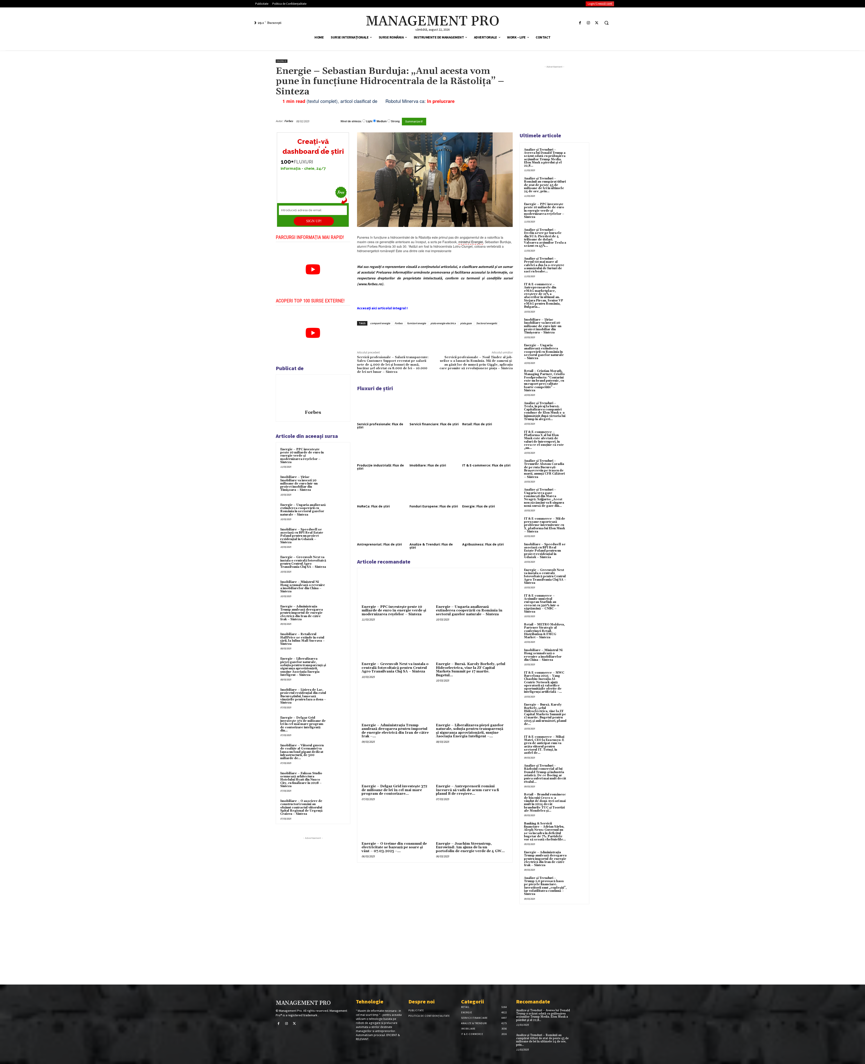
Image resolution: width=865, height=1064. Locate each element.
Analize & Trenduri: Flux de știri (431, 546)
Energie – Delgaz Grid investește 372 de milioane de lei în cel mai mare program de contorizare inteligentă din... (303, 724)
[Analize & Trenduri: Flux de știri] (435, 527)
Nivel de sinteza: (351, 121)
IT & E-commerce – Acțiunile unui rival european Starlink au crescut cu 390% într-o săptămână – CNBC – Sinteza (541, 603)
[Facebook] (580, 23)
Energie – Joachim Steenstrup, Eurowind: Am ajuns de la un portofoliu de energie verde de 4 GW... (470, 847)
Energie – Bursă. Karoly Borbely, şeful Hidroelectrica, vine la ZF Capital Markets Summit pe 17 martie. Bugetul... (470, 669)
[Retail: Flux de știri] (487, 407)
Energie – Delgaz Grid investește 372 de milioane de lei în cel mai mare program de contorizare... (394, 790)
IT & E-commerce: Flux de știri (486, 465)
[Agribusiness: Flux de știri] (487, 527)
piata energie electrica (443, 323)
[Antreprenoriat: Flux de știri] (382, 527)
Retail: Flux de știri (477, 424)
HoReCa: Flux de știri (373, 506)
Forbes (288, 121)
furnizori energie (416, 323)
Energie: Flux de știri (478, 506)
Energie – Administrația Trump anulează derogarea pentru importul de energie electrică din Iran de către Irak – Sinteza (301, 613)
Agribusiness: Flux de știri (483, 544)
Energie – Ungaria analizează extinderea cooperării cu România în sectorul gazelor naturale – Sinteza (303, 509)
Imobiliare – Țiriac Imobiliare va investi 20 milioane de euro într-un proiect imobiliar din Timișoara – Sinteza (299, 483)
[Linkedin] (423, 335)
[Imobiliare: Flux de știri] (435, 448)
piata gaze (466, 323)
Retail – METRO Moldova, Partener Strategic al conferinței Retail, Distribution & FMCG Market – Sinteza (544, 631)
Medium (382, 121)
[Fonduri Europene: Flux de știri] (435, 489)
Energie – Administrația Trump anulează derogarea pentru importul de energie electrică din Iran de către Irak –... (395, 731)
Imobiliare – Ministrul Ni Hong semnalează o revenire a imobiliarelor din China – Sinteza (302, 586)
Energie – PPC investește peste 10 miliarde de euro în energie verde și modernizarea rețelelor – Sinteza (302, 456)
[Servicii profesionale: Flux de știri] (382, 407)
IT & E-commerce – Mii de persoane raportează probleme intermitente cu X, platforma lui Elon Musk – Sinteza (544, 525)
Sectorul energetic (486, 323)
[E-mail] (488, 121)
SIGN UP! (313, 221)
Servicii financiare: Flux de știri (434, 424)
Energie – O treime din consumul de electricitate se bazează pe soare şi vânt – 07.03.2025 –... (394, 847)
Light (369, 121)
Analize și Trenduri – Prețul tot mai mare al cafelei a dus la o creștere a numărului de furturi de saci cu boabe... (544, 265)
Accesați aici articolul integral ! (382, 308)
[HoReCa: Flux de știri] (382, 489)
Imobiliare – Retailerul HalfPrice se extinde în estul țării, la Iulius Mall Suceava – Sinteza (302, 639)
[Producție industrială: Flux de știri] (382, 448)
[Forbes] (312, 392)
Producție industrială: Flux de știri (380, 467)
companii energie (380, 323)
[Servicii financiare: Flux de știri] (435, 407)
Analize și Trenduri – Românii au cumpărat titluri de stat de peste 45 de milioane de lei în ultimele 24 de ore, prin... (545, 185)
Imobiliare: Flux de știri (428, 465)
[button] (606, 22)
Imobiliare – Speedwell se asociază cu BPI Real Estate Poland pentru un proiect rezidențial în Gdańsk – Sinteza (301, 536)
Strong (395, 121)
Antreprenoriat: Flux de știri (379, 544)
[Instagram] (588, 23)
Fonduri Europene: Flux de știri (434, 506)
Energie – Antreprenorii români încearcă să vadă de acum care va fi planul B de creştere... (467, 790)
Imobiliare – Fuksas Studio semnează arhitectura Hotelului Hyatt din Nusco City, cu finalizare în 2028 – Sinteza (301, 780)
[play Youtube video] (313, 269)
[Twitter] (597, 23)
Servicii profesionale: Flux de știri (380, 425)
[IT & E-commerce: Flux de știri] (487, 448)
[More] (433, 335)
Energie (282, 61)
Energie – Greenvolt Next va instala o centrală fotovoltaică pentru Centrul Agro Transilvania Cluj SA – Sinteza (303, 562)
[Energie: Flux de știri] (487, 489)
